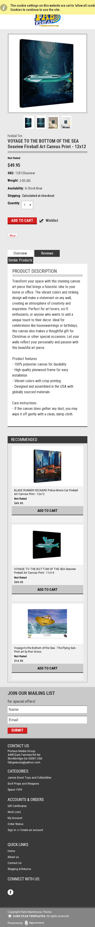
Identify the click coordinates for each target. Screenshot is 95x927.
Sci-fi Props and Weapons (23, 783)
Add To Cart (47, 511)
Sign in (12, 830)
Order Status (16, 824)
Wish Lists (14, 812)
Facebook (11, 892)
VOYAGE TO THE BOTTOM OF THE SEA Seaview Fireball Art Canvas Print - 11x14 (45, 570)
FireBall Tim (15, 136)
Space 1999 (15, 789)
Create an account (31, 830)
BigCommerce (35, 923)
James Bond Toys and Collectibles (29, 777)
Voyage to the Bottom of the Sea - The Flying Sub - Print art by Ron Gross (45, 649)
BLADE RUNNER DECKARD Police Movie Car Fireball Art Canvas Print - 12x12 (46, 492)
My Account (15, 818)
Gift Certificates (17, 806)
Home (11, 851)
